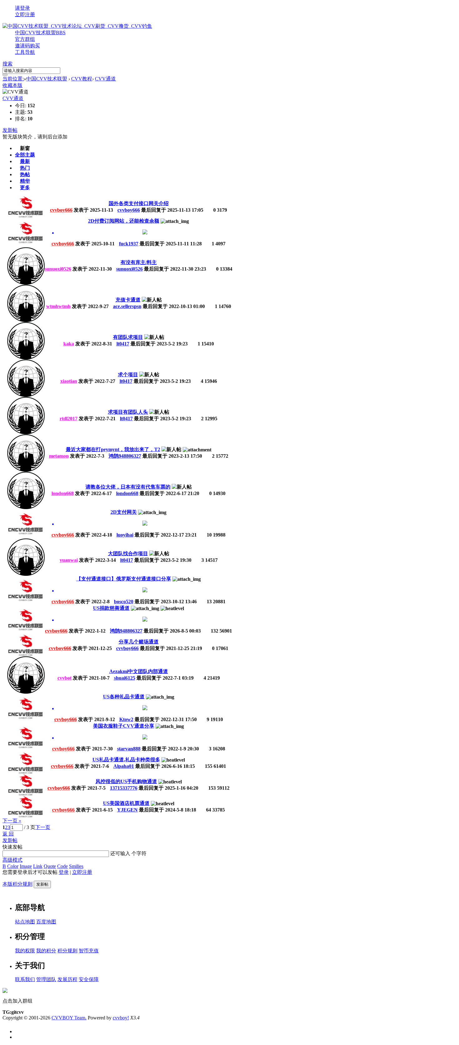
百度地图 (46, 921)
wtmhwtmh (58, 306)
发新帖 (9, 130)
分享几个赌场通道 (139, 641)
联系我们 (25, 979)
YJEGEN (127, 809)
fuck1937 (128, 243)
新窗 (25, 148)
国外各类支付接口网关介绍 (139, 203)
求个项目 (128, 374)
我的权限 (25, 950)
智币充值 (89, 950)
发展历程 (67, 979)
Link (37, 866)
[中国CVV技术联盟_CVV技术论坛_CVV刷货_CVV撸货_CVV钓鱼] (77, 26)
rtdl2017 (68, 418)
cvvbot (64, 678)
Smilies (76, 866)
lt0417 (122, 343)
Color (12, 866)
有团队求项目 (128, 337)
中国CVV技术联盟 (40, 32)
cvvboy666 (61, 210)
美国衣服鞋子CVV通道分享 (123, 726)
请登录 (22, 8)
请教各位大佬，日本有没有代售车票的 (128, 486)
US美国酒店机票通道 (126, 803)
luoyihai (124, 534)
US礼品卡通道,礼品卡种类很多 (126, 759)
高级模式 (12, 860)
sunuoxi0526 (58, 269)
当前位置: (13, 78)
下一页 (42, 827)
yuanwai (69, 560)
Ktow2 (126, 719)
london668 (63, 493)
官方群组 (25, 39)
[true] (4, 75)
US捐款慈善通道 (111, 608)
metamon (59, 456)
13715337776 (123, 788)
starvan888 (129, 748)
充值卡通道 (128, 299)
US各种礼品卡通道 (124, 696)
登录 (64, 872)
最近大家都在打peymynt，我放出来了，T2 (113, 449)
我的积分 (46, 950)
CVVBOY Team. (69, 1017)
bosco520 (123, 601)
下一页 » (11, 820)
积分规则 (67, 950)
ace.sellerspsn (127, 306)
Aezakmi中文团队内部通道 (138, 671)
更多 (25, 187)
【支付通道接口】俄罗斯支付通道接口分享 (123, 578)
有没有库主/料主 (139, 262)
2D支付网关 (124, 512)
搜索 (7, 63)
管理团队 (46, 979)
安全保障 (89, 979)
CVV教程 (81, 78)
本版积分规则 (17, 884)
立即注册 (25, 14)
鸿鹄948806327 (125, 456)
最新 (25, 161)
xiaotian (68, 381)
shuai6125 (124, 678)
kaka (68, 343)
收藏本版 (12, 85)
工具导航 (25, 52)
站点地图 (25, 921)
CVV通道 (105, 78)
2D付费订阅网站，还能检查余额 (123, 221)
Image (26, 866)
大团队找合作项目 (128, 553)
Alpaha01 (123, 766)
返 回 (8, 833)
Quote (50, 866)
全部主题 (25, 154)
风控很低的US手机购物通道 (126, 781)
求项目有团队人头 (128, 412)
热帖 (25, 174)
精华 (25, 181)
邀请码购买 (27, 45)
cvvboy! (121, 1017)
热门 (25, 168)
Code (62, 866)
